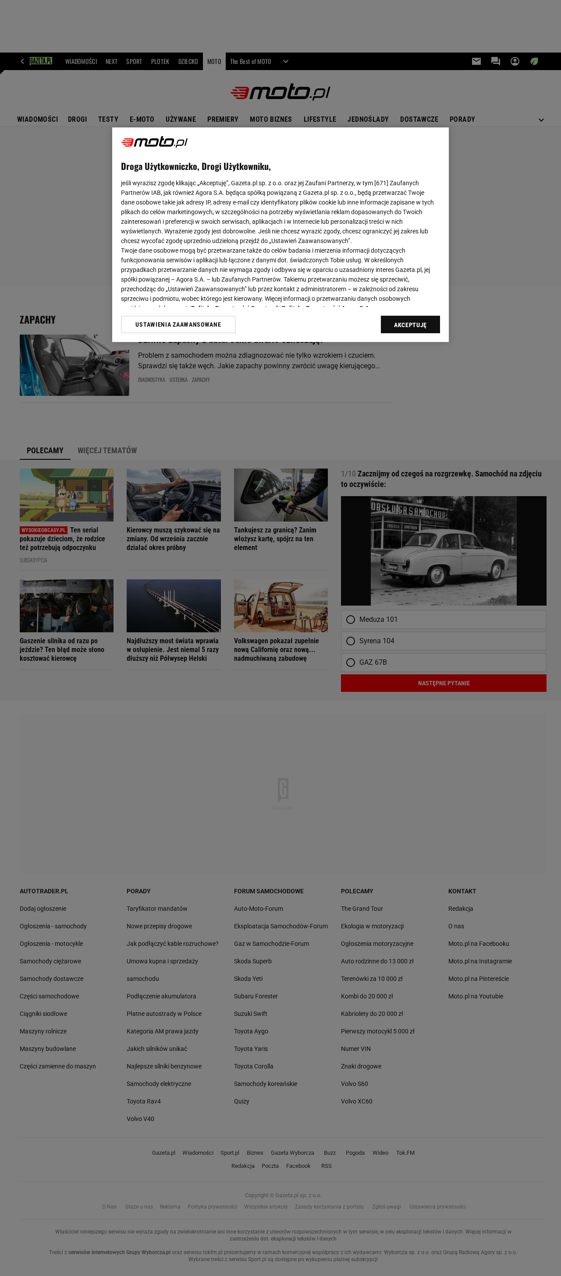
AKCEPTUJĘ (410, 324)
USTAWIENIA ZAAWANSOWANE (178, 324)
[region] (280, 234)
